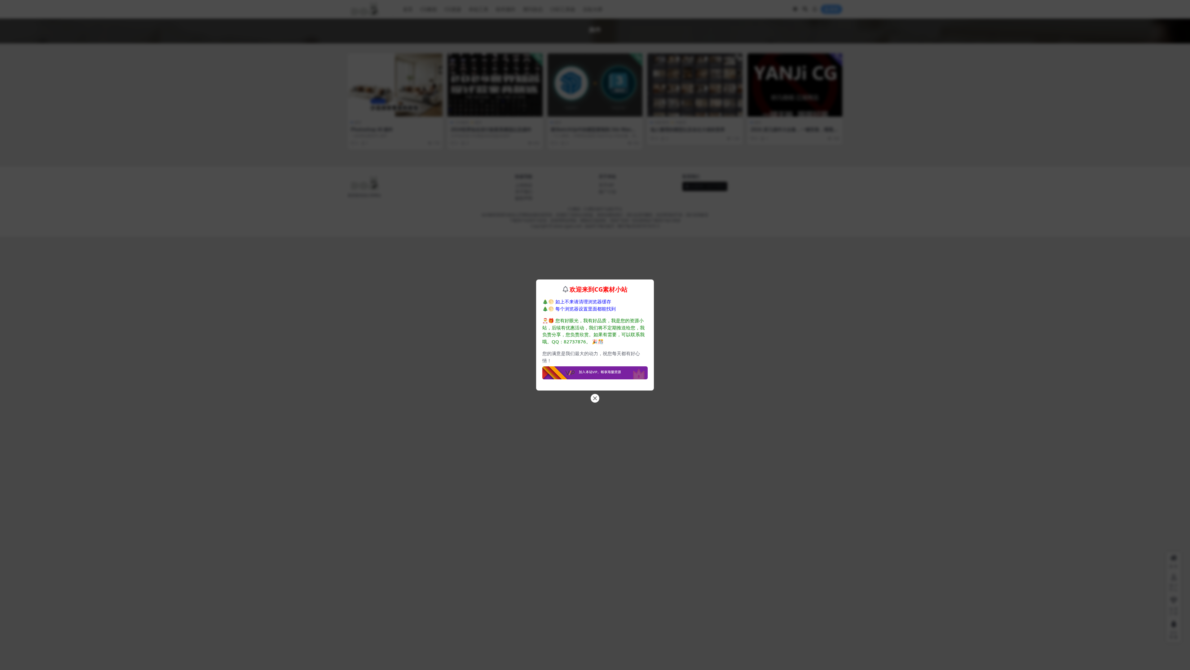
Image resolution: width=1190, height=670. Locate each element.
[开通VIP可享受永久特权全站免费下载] (595, 371)
